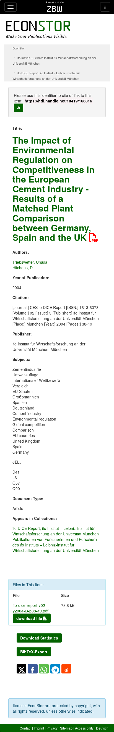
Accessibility (84, 728)
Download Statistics (39, 638)
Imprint (39, 728)
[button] (21, 668)
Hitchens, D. (23, 267)
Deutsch (102, 728)
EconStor (18, 48)
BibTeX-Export (33, 651)
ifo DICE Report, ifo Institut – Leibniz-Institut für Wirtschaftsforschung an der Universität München (55, 531)
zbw (55, 9)
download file (29, 618)
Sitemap (66, 728)
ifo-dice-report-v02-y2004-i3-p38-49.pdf (30, 608)
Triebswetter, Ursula (29, 262)
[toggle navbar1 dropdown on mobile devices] (10, 7)
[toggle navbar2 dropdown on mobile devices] (105, 7)
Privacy (52, 728)
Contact (25, 728)
